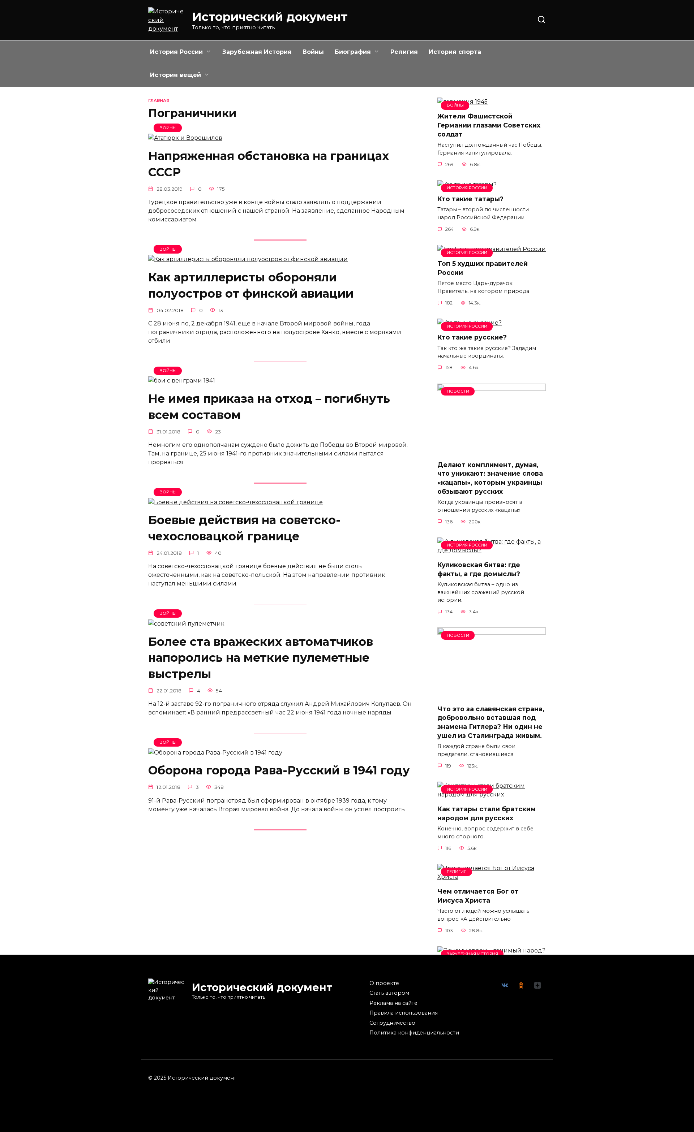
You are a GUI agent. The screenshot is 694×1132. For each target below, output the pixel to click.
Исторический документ (270, 17)
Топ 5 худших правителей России (482, 268)
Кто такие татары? (470, 199)
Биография (353, 51)
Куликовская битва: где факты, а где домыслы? (478, 569)
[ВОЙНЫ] (185, 137)
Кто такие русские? (472, 337)
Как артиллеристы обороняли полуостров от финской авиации (251, 285)
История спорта (455, 51)
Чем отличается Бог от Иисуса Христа (478, 895)
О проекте (384, 983)
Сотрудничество (392, 1023)
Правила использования (403, 1013)
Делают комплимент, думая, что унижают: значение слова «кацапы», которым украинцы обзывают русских (490, 478)
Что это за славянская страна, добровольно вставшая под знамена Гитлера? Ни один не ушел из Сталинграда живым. (490, 722)
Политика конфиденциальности (414, 1032)
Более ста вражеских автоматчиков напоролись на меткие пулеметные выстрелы (260, 658)
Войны (313, 51)
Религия (404, 51)
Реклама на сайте (393, 1003)
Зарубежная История (257, 51)
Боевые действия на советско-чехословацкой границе (244, 528)
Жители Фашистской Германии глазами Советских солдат (488, 125)
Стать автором (389, 993)
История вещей (175, 75)
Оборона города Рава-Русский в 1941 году (279, 771)
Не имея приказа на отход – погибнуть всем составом (269, 407)
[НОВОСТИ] (491, 450)
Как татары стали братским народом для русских (486, 813)
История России (176, 51)
